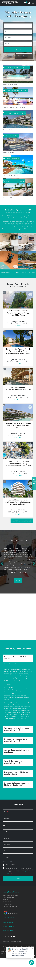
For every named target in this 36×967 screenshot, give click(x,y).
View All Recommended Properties (22, 521)
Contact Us (18, 275)
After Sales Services (20, 272)
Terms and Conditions (16, 941)
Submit (18, 878)
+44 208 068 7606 (7, 904)
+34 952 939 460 (7, 902)
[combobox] (5, 825)
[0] (25, 3)
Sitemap (3, 953)
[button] (2, 564)
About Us (32, 272)
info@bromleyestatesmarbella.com (11, 906)
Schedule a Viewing (10, 864)
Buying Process (6, 272)
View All (18, 580)
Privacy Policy (16, 872)
